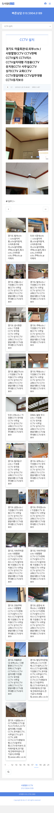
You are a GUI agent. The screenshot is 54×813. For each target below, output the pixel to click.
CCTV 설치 (27, 39)
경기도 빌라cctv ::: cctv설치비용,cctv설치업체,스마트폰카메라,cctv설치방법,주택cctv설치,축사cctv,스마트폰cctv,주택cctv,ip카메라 (16, 247)
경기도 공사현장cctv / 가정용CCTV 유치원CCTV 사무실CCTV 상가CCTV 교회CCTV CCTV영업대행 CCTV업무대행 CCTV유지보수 (15, 336)
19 (40, 765)
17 (32, 765)
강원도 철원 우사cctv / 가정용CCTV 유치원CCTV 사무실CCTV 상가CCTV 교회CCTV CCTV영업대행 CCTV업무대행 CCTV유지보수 (37, 426)
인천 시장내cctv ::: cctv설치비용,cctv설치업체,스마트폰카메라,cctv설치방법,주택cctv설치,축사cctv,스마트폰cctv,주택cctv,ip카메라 (38, 247)
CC (12, 87)
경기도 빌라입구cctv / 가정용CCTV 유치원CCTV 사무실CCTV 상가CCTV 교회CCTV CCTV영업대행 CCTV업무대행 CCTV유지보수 (15, 472)
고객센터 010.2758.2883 (27, 794)
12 (12, 765)
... (8, 765)
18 (36, 765)
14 (20, 765)
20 (44, 765)
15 (24, 765)
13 (16, 765)
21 (48, 765)
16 (28, 765)
